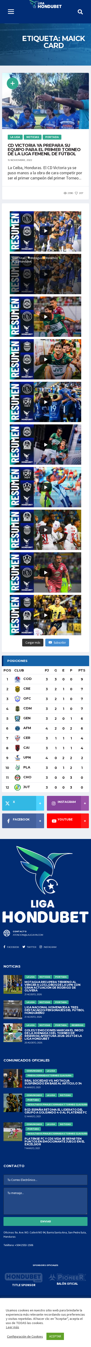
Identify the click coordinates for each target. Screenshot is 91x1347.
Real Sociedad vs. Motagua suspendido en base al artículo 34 (53, 1082)
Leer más (12, 1327)
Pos (7, 670)
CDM (27, 708)
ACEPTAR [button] (55, 1336)
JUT (26, 787)
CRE (26, 688)
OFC (26, 698)
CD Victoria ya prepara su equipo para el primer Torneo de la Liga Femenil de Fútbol (44, 149)
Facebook (13, 947)
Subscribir (60, 643)
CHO (27, 777)
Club (19, 670)
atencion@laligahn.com (28, 935)
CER (26, 738)
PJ (47, 670)
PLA (26, 767)
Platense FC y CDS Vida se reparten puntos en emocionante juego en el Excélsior (54, 1141)
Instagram (49, 947)
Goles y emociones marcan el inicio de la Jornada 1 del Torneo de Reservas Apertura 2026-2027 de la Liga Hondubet (54, 1034)
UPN (26, 757)
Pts (81, 670)
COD (27, 679)
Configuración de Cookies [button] (25, 1336)
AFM (26, 728)
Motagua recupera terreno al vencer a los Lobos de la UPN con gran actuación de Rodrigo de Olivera (52, 986)
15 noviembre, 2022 (20, 160)
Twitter (31, 947)
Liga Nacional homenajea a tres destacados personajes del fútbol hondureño (54, 1010)
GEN (26, 718)
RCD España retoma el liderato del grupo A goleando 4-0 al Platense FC (55, 1111)
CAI (25, 748)
